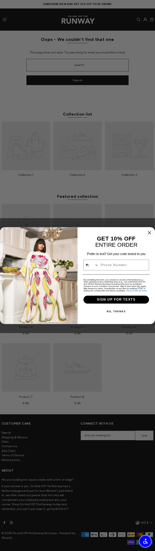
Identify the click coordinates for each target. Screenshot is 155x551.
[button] (145, 541)
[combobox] (91, 265)
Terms (144, 291)
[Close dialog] (149, 232)
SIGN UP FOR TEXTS (116, 299)
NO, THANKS (116, 311)
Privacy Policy (132, 291)
